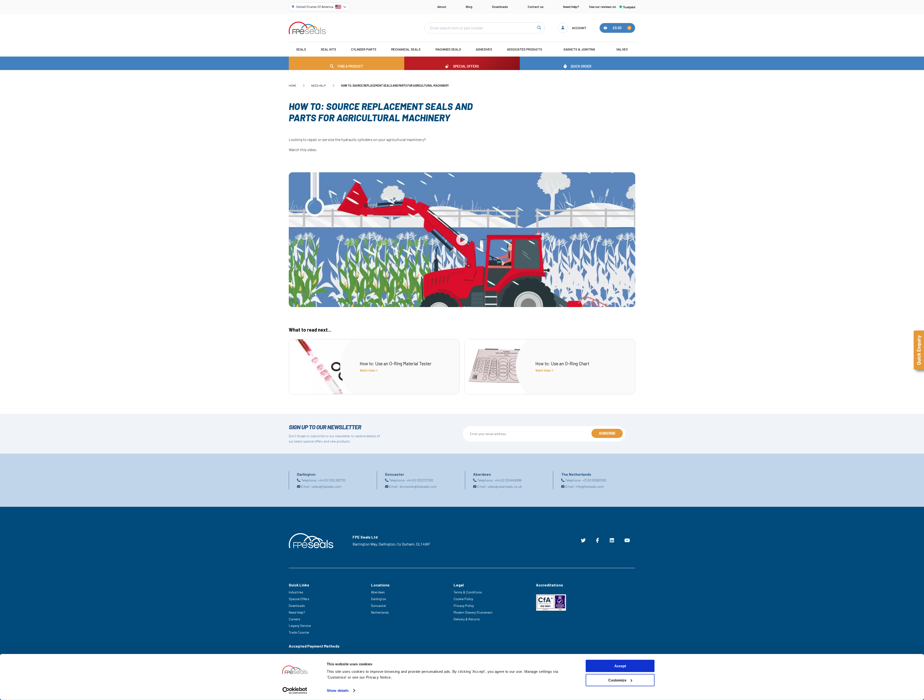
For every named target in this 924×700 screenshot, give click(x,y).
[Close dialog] (550, 295)
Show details (338, 690)
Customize (617, 680)
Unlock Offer (509, 364)
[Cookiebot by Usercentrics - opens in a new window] (295, 690)
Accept (620, 666)
